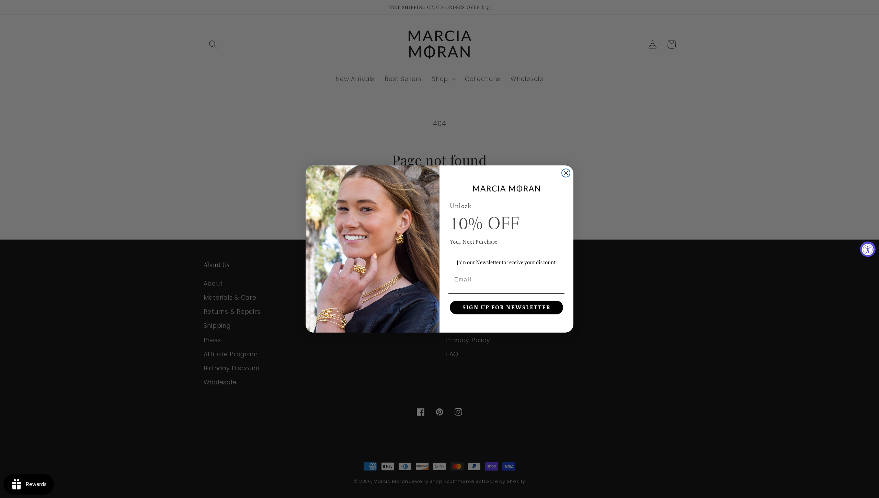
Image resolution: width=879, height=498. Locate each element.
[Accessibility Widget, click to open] (868, 249)
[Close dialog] (566, 173)
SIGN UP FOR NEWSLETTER (507, 307)
